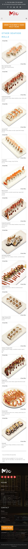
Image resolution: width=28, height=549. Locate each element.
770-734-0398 (10, 2)
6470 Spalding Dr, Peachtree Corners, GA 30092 (15, 4)
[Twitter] (17, 7)
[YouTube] (14, 7)
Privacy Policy (21, 544)
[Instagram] (11, 7)
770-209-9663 (19, 2)
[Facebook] (8, 7)
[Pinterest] (20, 7)
